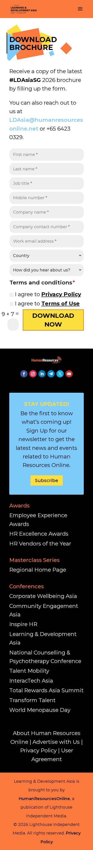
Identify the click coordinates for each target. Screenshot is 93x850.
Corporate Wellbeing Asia (43, 596)
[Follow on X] (60, 373)
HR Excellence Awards (38, 533)
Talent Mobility (29, 670)
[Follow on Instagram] (33, 373)
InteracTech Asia (31, 680)
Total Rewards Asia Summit (46, 690)
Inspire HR (23, 624)
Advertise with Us (56, 742)
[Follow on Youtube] (69, 373)
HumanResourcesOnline (44, 798)
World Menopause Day (39, 710)
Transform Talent (32, 700)
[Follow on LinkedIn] (42, 373)
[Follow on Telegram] (51, 373)
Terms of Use (60, 303)
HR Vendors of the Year (40, 543)
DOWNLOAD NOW (53, 320)
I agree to (48, 294)
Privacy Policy (61, 294)
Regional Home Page (37, 569)
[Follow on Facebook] (24, 373)
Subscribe (46, 480)
